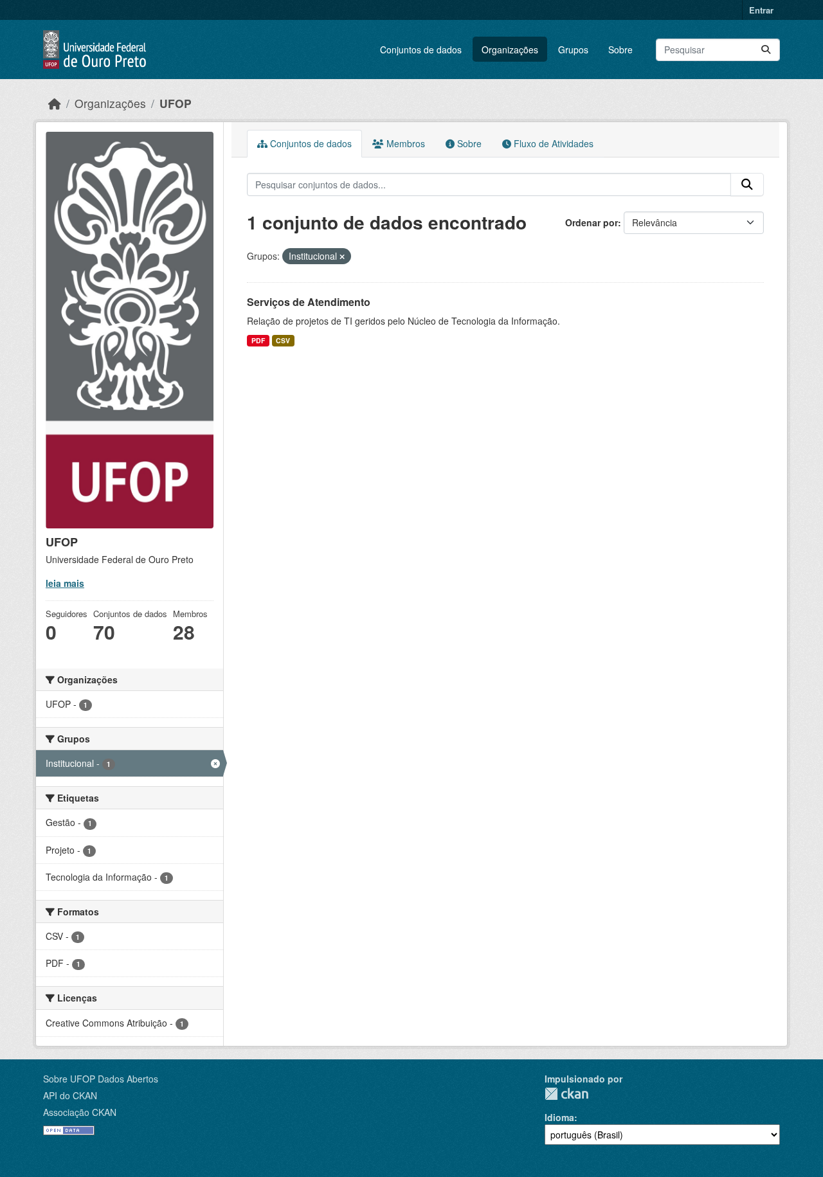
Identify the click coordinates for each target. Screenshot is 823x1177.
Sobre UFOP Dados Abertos (100, 1078)
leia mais (65, 583)
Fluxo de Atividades (552, 143)
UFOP (175, 103)
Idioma (559, 1117)
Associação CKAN (79, 1112)
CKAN (566, 1094)
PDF (258, 340)
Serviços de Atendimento (308, 301)
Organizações (510, 49)
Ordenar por (591, 222)
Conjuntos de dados (421, 49)
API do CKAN (70, 1095)
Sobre (620, 49)
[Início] (54, 103)
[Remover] (342, 256)
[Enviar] (766, 50)
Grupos (573, 49)
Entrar (761, 10)
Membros (404, 143)
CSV (283, 340)
